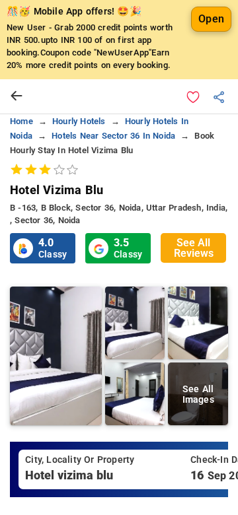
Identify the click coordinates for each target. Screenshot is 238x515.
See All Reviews (194, 247)
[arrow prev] (16, 96)
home (21, 121)
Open (211, 19)
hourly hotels (79, 121)
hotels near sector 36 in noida (113, 136)
